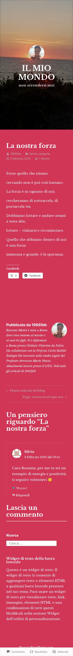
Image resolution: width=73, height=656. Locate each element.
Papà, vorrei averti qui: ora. (43, 397)
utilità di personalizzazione (36, 619)
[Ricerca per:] (31, 543)
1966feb (15, 153)
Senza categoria (39, 153)
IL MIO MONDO (36, 73)
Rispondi (23, 495)
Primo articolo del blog (25, 391)
